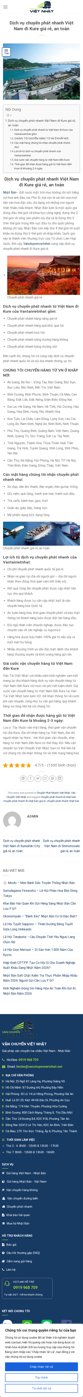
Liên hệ (11, 1269)
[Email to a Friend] (45, 778)
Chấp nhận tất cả (41, 1366)
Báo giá (11, 1244)
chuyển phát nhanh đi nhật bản (58, 796)
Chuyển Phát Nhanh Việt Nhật (53, 792)
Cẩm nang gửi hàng (19, 1261)
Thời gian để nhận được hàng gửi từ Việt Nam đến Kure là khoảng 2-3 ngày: (43, 166)
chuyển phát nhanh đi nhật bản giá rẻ (24, 800)
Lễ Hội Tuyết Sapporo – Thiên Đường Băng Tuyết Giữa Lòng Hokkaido (38, 926)
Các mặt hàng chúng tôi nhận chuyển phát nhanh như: (42, 145)
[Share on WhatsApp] (23, 778)
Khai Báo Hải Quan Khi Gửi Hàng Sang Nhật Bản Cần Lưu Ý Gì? (39, 906)
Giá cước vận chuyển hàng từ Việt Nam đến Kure (42, 159)
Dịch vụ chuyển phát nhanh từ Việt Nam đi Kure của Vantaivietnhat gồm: (43, 132)
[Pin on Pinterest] (52, 778)
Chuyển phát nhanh (19, 1206)
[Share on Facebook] (30, 778)
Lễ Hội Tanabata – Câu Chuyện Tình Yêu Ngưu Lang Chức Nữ (39, 939)
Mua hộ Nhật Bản (18, 1223)
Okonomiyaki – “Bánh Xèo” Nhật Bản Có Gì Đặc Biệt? (40, 916)
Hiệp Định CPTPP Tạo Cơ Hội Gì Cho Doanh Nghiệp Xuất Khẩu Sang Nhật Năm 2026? (39, 965)
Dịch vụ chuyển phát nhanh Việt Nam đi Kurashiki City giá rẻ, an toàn (21, 846)
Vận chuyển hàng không (22, 1190)
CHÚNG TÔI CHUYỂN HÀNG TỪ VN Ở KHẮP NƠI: (41, 138)
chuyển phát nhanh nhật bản (63, 800)
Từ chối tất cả (41, 1388)
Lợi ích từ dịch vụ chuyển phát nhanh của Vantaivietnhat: (37, 153)
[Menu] (5, 7)
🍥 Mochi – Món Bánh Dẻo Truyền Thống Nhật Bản (39, 883)
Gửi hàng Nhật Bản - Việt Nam (27, 1181)
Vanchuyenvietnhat (36, 244)
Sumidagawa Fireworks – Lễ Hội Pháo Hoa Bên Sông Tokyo (40, 893)
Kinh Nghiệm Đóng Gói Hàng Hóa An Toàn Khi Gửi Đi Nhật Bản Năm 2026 (39, 990)
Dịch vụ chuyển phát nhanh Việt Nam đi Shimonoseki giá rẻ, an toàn (61, 846)
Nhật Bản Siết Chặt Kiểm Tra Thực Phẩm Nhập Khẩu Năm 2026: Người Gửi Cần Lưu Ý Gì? (40, 978)
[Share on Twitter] (37, 778)
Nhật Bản (9, 192)
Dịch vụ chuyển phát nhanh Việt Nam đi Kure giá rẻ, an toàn (42, 123)
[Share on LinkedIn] (59, 778)
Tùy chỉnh (41, 1377)
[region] (41, 1360)
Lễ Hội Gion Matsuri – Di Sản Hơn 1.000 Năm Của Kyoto (38, 952)
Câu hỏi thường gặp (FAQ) (23, 1253)
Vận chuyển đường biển (22, 1198)
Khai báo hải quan (18, 1215)
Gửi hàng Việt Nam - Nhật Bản (26, 1173)
